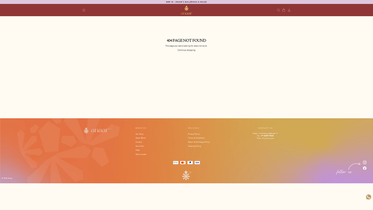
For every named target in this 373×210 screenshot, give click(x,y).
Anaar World (141, 138)
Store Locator (141, 154)
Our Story (139, 134)
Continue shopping (187, 50)
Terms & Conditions (196, 138)
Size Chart (140, 146)
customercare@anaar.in (268, 133)
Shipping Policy (194, 146)
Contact (139, 142)
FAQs (138, 150)
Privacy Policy (193, 134)
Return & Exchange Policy (199, 142)
